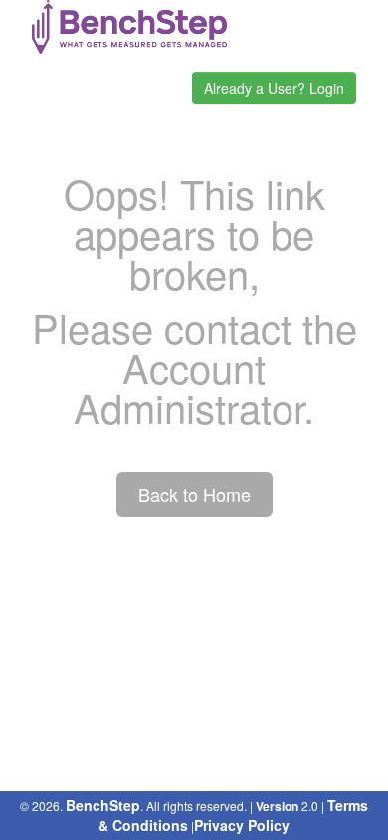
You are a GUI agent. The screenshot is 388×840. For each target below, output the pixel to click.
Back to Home (194, 494)
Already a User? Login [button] (274, 88)
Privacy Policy (242, 825)
